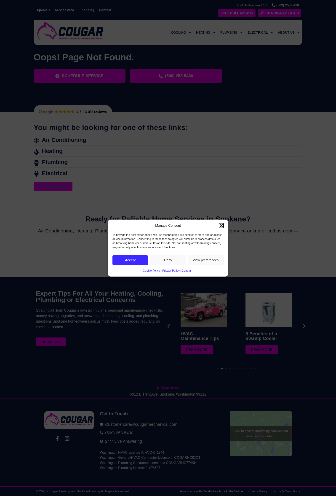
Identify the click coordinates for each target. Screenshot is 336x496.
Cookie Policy (151, 270)
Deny (168, 260)
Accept (130, 260)
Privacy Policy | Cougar (176, 270)
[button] (221, 225)
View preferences (206, 260)
